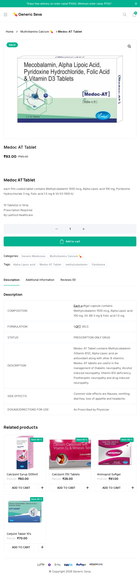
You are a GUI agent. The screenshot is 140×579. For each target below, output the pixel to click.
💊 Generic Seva (27, 14)
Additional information (40, 279)
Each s (78, 306)
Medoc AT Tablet (50, 264)
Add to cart (73, 241)
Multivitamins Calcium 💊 (36, 31)
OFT (78, 326)
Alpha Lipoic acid (24, 264)
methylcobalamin (77, 264)
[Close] (136, 3)
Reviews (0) (68, 279)
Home (9, 31)
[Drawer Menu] (5, 14)
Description (12, 279)
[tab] (12, 279)
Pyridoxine (98, 264)
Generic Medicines (33, 256)
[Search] (125, 14)
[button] (129, 46)
